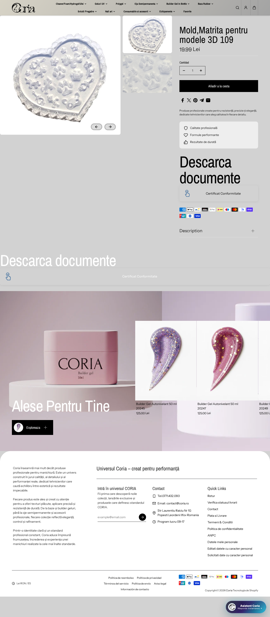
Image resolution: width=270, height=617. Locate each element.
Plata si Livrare (217, 516)
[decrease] (184, 70)
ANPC (211, 535)
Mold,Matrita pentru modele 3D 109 (213, 35)
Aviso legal (160, 583)
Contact (212, 509)
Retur (211, 496)
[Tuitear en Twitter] (189, 100)
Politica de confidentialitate (225, 529)
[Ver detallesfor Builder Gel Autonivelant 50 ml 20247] (227, 360)
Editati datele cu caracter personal (229, 548)
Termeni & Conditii (220, 522)
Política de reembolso (121, 577)
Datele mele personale (222, 542)
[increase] (201, 70)
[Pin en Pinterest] (195, 100)
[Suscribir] (142, 517)
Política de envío (141, 583)
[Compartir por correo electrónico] (208, 100)
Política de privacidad (149, 577)
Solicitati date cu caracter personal (230, 555)
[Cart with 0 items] (254, 7)
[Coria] (23, 7)
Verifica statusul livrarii (222, 502)
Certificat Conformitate (223, 193)
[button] (254, 7)
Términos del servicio (116, 583)
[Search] (237, 7)
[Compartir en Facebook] (182, 100)
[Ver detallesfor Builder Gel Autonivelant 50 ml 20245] (166, 360)
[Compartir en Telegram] (202, 100)
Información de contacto (135, 589)
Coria (229, 590)
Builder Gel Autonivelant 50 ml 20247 (218, 406)
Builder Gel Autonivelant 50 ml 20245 (156, 406)
